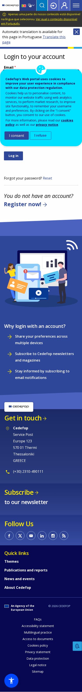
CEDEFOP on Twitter (20, 535)
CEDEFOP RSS (63, 535)
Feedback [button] (77, 646)
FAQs (38, 619)
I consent (16, 135)
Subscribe (18, 492)
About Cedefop (17, 587)
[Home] (10, 5)
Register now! (22, 204)
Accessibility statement (38, 626)
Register (64, 5)
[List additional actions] (32, 5)
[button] (11, 681)
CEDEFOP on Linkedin (42, 535)
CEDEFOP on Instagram (53, 535)
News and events (19, 578)
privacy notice (47, 125)
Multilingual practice (38, 632)
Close (76, 31)
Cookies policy (38, 645)
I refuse (40, 135)
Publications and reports (25, 570)
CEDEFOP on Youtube (31, 535)
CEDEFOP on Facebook (9, 535)
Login (53, 5)
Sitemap (38, 671)
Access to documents (38, 639)
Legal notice (37, 665)
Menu (76, 5)
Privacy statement (38, 652)
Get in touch (23, 417)
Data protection (37, 658)
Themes (11, 561)
